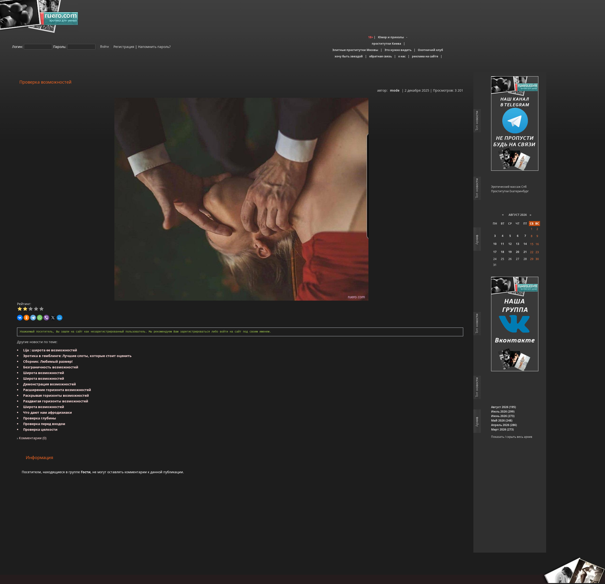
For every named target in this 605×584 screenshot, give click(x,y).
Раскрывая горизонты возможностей (56, 395)
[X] (53, 317)
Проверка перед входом (44, 424)
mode (394, 90)
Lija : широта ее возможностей (50, 350)
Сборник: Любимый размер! (48, 361)
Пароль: (59, 46)
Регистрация (123, 46)
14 (525, 244)
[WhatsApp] (40, 317)
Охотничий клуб (430, 50)
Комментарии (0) (32, 438)
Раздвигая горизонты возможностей (55, 401)
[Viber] (46, 317)
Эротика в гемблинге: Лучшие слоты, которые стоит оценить (77, 356)
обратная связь (380, 56)
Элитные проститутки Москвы (355, 50)
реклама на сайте (425, 56)
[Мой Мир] (59, 317)
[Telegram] (33, 317)
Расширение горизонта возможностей (57, 390)
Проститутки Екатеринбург (510, 191)
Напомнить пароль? (154, 46)
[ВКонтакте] (20, 317)
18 (502, 252)
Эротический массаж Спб (509, 187)
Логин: (17, 46)
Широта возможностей (43, 373)
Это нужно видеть (398, 50)
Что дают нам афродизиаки (47, 412)
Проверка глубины (39, 418)
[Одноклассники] (26, 317)
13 (517, 244)
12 (510, 244)
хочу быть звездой (349, 56)
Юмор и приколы (391, 37)
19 (510, 252)
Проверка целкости (40, 429)
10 (495, 244)
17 (495, 252)
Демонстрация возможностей (49, 384)
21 (525, 252)
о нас (402, 56)
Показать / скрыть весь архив (511, 437)
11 (502, 244)
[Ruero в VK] (514, 324)
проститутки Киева (386, 44)
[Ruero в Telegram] (514, 123)
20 (517, 252)
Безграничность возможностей (50, 367)
